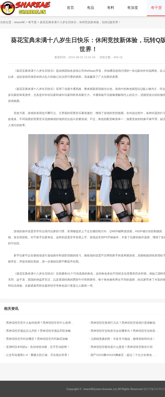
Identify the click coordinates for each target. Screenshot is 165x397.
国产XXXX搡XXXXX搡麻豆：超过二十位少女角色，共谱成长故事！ (124, 355)
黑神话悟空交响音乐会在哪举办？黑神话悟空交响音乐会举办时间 (124, 330)
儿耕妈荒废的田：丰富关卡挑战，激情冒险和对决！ (123, 338)
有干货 (32, 22)
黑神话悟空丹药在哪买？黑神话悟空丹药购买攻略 (37, 338)
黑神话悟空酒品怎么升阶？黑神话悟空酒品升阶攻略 (38, 330)
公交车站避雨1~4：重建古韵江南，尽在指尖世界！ (38, 355)
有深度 (132, 8)
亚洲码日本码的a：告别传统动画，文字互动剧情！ (38, 346)
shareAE (19, 22)
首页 (70, 8)
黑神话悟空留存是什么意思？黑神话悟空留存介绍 (122, 346)
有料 (110, 8)
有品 (90, 8)
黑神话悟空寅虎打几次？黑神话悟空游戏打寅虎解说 (123, 322)
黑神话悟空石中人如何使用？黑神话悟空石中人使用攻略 (40, 322)
